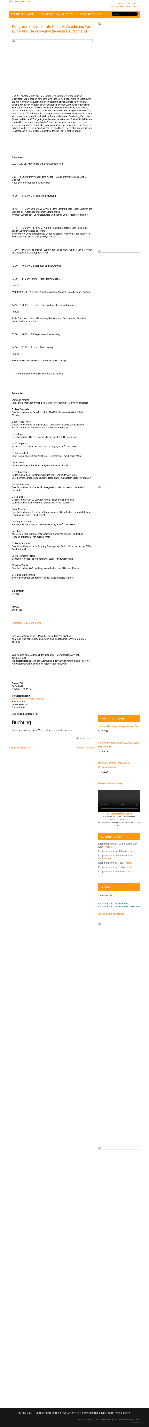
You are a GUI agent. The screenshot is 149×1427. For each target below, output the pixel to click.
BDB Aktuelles (25, 1413)
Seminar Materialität (21, 747)
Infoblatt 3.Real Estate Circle (26, 623)
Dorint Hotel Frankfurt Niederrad (28, 698)
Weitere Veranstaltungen (110, 783)
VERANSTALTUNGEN (23, 14)
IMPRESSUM (91, 1413)
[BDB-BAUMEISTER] (20, 1)
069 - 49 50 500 (126, 3)
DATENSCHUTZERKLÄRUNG (115, 1413)
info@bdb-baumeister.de (122, 6)
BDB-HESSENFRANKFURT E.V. (57, 14)
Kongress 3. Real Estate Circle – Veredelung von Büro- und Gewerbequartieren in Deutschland (51, 28)
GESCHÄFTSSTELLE (91, 14)
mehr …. (108, 846)
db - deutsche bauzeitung (111, 913)
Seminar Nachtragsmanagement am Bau (118, 726)
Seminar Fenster (85, 747)
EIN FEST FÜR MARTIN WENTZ (119, 814)
